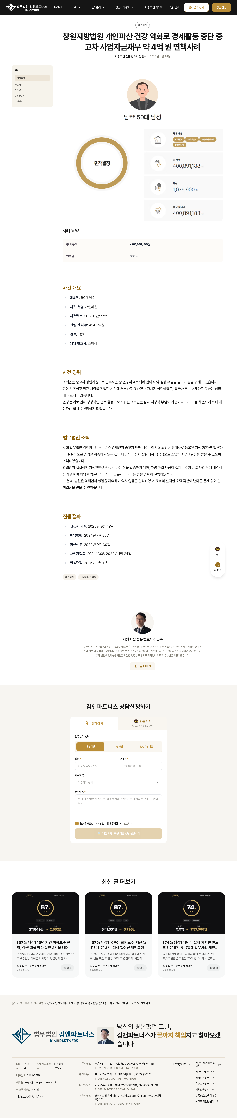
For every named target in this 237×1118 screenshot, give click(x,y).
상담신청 (221, 7)
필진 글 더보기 (142, 666)
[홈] (26, 7)
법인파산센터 (202, 1072)
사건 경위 (19, 90)
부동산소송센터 (203, 1095)
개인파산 (118, 746)
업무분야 (96, 7)
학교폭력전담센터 (204, 1101)
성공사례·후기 (123, 7)
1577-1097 (33, 1075)
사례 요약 (21, 77)
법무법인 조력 (20, 95)
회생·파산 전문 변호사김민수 (130, 56)
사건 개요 (19, 84)
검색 (177, 7)
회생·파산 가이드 (154, 7)
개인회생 (90, 746)
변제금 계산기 (196, 7)
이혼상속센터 (202, 1089)
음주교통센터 (202, 1083)
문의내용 (80, 791)
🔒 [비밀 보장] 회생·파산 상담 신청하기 (118, 833)
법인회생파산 (146, 746)
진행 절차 (19, 101)
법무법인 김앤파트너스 (205, 1065)
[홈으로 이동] (14, 1003)
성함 (78, 758)
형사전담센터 (202, 1078)
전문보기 (128, 823)
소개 (75, 7)
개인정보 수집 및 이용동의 (30, 1096)
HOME (58, 7)
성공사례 (24, 1003)
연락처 (124, 758)
